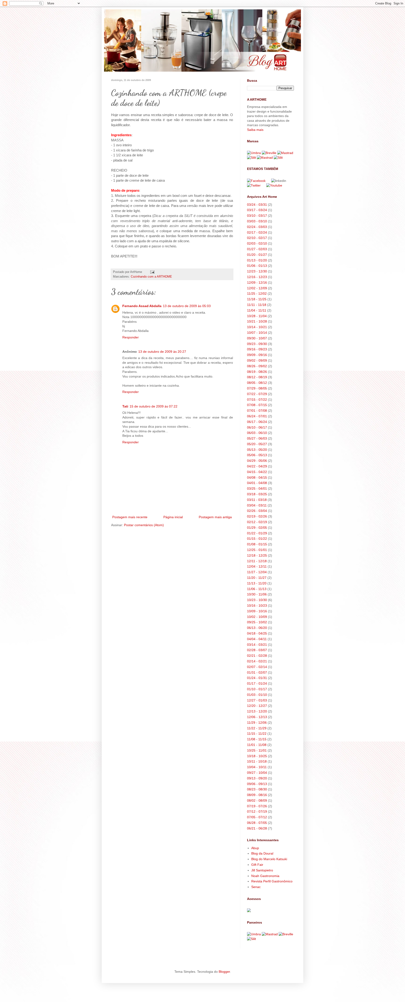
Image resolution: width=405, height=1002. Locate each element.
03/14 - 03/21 (257, 644)
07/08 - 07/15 (257, 405)
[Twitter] (254, 185)
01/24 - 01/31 (257, 678)
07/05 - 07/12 (257, 817)
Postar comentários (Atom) (144, 525)
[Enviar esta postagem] (152, 272)
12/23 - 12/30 (257, 271)
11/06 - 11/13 (256, 589)
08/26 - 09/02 (257, 366)
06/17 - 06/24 (257, 422)
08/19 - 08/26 (257, 372)
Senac (256, 887)
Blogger (224, 971)
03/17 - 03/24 (257, 210)
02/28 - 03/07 (257, 650)
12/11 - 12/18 (257, 561)
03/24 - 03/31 (257, 204)
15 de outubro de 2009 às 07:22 (153, 406)
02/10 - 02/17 (257, 238)
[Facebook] (256, 181)
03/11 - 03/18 (257, 500)
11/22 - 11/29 (256, 728)
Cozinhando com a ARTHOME (151, 276)
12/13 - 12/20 (257, 711)
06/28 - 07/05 (257, 823)
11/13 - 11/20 (256, 583)
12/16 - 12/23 (257, 277)
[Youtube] (276, 185)
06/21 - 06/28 (257, 828)
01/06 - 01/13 (257, 266)
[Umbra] (254, 153)
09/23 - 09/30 (257, 344)
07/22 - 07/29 (257, 394)
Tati (125, 406)
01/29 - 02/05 (257, 527)
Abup (255, 848)
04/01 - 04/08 (257, 483)
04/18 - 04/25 (257, 633)
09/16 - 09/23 (257, 349)
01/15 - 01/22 (257, 538)
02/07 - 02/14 (257, 667)
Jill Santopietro (262, 870)
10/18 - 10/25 (257, 756)
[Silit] (251, 157)
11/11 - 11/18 (256, 305)
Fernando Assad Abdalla (141, 306)
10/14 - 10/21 (257, 327)
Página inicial (173, 517)
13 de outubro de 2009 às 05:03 (187, 306)
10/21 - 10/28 (257, 321)
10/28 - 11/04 (257, 316)
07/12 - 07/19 (257, 811)
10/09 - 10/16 (257, 611)
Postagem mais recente (129, 517)
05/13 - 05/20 (257, 449)
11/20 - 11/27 (256, 578)
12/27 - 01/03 (257, 700)
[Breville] (269, 153)
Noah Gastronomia (265, 876)
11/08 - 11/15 (256, 739)
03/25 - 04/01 (257, 488)
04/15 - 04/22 (257, 472)
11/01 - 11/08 (256, 745)
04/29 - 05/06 (257, 460)
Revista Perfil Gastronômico (271, 881)
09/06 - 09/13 (257, 784)
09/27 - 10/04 (257, 772)
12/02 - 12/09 (257, 288)
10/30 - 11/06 (257, 594)
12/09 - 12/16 (257, 282)
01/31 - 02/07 (257, 672)
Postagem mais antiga (215, 517)
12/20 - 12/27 (257, 706)
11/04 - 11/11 (256, 310)
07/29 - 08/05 (257, 388)
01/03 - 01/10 (257, 695)
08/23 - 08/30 (257, 789)
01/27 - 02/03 (257, 249)
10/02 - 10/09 (257, 617)
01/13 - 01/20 (257, 260)
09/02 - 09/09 (257, 360)
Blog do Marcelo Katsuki (269, 859)
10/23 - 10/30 (257, 600)
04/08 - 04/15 (257, 477)
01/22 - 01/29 (257, 533)
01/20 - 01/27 (257, 255)
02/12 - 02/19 (257, 522)
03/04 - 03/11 (257, 505)
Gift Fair (257, 864)
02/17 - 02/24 (257, 232)
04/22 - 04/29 (257, 466)
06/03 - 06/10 (257, 433)
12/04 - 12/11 (257, 566)
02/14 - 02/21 (257, 661)
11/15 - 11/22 (256, 733)
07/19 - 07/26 (257, 806)
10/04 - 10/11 (257, 767)
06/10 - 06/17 (257, 427)
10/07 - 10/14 (257, 332)
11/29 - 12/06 (257, 722)
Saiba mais (255, 130)
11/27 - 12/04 (257, 572)
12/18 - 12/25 (257, 555)
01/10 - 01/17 (257, 689)
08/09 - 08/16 (257, 795)
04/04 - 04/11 (257, 639)
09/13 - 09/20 (257, 778)
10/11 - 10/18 (257, 761)
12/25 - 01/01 (257, 550)
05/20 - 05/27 (257, 444)
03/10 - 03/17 (257, 215)
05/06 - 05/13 (257, 455)
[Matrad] (285, 153)
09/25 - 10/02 (257, 622)
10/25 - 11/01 (257, 750)
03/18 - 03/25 (257, 494)
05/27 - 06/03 (257, 438)
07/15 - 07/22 (257, 399)
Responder (130, 337)
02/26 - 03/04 (257, 511)
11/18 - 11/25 (256, 299)
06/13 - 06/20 (257, 628)
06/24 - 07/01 (257, 416)
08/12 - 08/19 (257, 377)
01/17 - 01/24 (257, 683)
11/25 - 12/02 (257, 293)
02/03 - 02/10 (257, 243)
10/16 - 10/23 (257, 605)
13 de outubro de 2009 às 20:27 (162, 351)
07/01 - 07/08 (257, 410)
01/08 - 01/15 (257, 544)
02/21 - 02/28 (257, 655)
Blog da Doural (262, 853)
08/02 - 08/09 (257, 800)
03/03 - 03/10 (257, 221)
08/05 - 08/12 (257, 383)
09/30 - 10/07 (257, 338)
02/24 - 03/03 (257, 227)
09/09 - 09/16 (257, 355)
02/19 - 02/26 (257, 516)
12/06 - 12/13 (257, 717)
